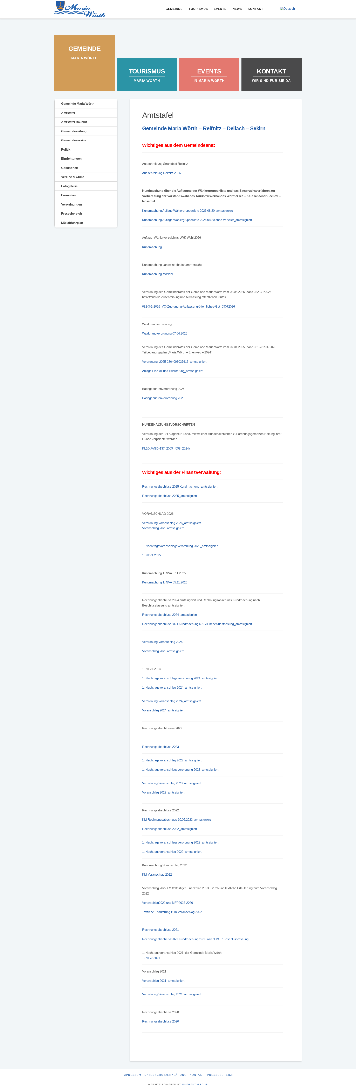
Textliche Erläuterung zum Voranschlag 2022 (172, 912)
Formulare (68, 195)
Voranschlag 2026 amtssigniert (163, 528)
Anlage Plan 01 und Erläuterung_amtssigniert (172, 371)
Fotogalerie (69, 186)
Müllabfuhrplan (72, 222)
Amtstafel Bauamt (74, 122)
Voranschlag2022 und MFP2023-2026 (167, 902)
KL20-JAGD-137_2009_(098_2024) (166, 448)
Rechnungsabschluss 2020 (160, 1021)
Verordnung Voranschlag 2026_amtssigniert (171, 523)
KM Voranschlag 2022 (157, 874)
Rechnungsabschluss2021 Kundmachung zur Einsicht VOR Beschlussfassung (195, 939)
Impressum (132, 1075)
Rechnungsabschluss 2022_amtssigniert (169, 829)
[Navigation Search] (271, 9)
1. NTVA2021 (151, 958)
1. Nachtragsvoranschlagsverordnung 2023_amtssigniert (180, 769)
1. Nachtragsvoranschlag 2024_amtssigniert (171, 687)
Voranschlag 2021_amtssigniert (163, 980)
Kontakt (197, 1075)
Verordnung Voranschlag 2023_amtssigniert (171, 783)
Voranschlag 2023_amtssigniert (163, 792)
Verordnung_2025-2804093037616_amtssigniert (174, 361)
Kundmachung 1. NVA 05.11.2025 (164, 582)
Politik (65, 149)
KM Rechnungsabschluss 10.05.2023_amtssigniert (176, 819)
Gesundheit (69, 168)
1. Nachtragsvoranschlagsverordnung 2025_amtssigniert (180, 546)
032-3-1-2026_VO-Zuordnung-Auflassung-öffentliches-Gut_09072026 (188, 306)
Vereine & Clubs (72, 177)
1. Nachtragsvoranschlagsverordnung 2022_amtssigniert (180, 842)
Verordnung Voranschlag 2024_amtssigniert (171, 701)
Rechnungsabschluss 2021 (160, 929)
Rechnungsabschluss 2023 (160, 746)
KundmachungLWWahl (157, 274)
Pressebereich (71, 213)
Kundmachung (152, 247)
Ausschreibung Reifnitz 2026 (161, 173)
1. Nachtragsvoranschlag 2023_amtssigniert (171, 760)
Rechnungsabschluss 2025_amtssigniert (169, 495)
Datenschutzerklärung (165, 1075)
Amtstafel (68, 113)
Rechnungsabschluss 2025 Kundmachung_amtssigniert (179, 486)
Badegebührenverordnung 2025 (163, 398)
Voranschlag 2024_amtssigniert (163, 710)
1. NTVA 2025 (151, 555)
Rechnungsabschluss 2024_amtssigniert (169, 614)
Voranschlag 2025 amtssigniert (163, 651)
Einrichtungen (71, 158)
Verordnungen (71, 204)
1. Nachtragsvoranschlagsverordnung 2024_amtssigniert (180, 678)
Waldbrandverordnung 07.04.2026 (164, 333)
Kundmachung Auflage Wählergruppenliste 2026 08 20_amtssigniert (187, 210)
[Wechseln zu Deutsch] (287, 9)
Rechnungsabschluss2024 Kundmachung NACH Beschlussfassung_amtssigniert (197, 624)
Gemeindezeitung (74, 131)
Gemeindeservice (73, 140)
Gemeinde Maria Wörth (77, 103)
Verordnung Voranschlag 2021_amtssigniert (171, 994)
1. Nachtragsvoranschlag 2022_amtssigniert (171, 851)
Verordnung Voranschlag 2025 (162, 642)
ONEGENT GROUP (195, 1084)
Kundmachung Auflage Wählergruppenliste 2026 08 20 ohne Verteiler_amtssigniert (197, 220)
